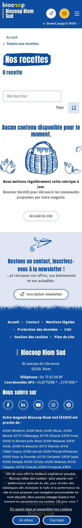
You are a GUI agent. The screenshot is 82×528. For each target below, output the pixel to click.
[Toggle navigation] (77, 15)
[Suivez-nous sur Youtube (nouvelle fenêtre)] (38, 405)
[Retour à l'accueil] (13, 5)
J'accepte (56, 520)
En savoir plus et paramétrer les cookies (41, 509)
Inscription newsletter (44, 294)
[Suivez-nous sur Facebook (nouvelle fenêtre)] (8, 405)
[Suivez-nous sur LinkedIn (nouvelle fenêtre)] (23, 405)
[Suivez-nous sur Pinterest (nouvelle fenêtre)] (68, 405)
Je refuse (26, 520)
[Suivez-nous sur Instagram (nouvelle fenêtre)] (53, 405)
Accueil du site (41, 216)
